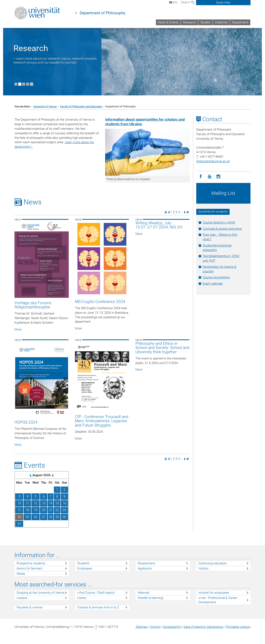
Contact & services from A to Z (98, 607)
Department (240, 22)
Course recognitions (216, 277)
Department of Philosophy (102, 13)
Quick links (223, 2)
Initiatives (221, 22)
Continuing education (212, 563)
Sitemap (142, 627)
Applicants (145, 568)
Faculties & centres (30, 607)
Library (81, 598)
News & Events (168, 22)
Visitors (203, 568)
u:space (22, 598)
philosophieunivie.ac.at (213, 161)
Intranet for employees (213, 593)
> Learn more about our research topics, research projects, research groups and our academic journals (55, 60)
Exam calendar (213, 283)
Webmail (143, 593)
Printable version (238, 627)
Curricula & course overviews (222, 229)
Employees (84, 568)
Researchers (146, 563)
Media (21, 574)
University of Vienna (45, 106)
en (174, 2)
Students (83, 563)
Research (189, 22)
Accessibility (172, 627)
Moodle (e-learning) (151, 598)
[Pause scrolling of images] (31, 84)
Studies (205, 22)
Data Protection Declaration (204, 627)
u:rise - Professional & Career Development (217, 600)
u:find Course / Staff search (96, 593)
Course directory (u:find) (219, 222)
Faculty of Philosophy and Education (81, 106)
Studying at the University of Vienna (40, 593)
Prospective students (31, 563)
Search (186, 2)
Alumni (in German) (29, 568)
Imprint (155, 627)
